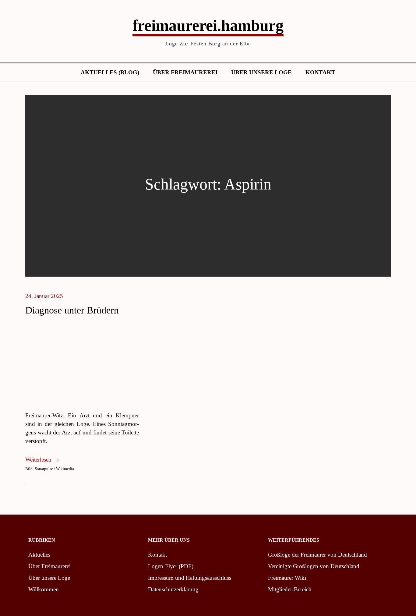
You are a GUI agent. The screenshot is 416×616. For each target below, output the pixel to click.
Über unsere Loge (261, 72)
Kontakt (320, 72)
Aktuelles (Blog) (110, 72)
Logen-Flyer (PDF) (170, 566)
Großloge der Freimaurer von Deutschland (317, 554)
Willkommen (43, 589)
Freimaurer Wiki (287, 578)
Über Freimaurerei (185, 72)
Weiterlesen (38, 459)
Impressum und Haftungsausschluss (189, 578)
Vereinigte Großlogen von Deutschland (313, 566)
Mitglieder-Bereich (290, 589)
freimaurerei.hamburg (208, 25)
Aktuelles (39, 554)
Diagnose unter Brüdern (72, 310)
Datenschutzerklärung (173, 589)
